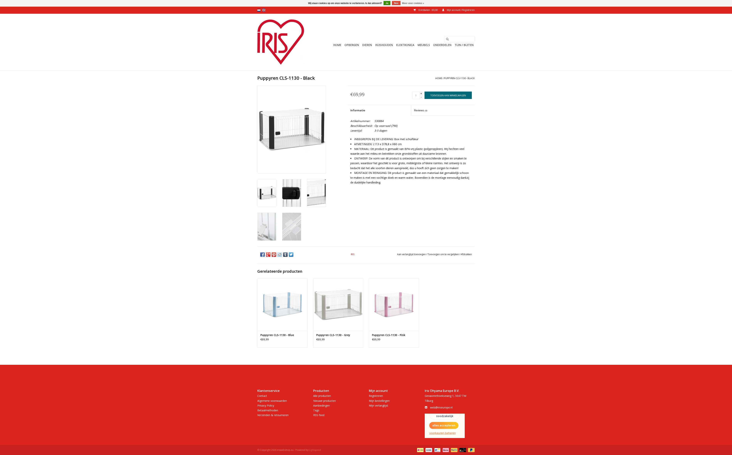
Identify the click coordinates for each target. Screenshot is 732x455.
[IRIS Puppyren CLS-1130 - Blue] (282, 304)
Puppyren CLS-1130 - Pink (388, 335)
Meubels (423, 45)
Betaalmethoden (267, 410)
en (263, 10)
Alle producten (322, 396)
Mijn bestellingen (379, 401)
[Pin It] (274, 254)
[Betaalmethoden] (420, 449)
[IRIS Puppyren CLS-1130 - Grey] (338, 304)
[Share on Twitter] (291, 254)
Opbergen (351, 45)
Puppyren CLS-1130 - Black (459, 78)
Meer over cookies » (413, 3)
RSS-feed (318, 415)
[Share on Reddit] (279, 254)
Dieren (367, 45)
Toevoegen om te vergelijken (443, 254)
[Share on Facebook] (262, 254)
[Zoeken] (447, 39)
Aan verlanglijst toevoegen (411, 254)
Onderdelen (442, 45)
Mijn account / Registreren (460, 10)
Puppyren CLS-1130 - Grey (333, 335)
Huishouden (384, 45)
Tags (316, 410)
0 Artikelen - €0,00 (428, 10)
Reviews (420, 110)
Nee (396, 3)
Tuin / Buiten (464, 45)
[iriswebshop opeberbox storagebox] (280, 42)
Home (337, 45)
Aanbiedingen (321, 405)
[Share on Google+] (268, 254)
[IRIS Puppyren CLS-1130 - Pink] (394, 304)
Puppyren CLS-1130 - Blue (277, 335)
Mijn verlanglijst (378, 405)
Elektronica (405, 45)
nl (258, 10)
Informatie (357, 110)
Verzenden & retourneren (273, 415)
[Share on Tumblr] (285, 254)
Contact (262, 396)
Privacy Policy (265, 405)
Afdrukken (466, 254)
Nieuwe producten (324, 401)
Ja (387, 3)
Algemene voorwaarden (272, 401)
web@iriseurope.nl (441, 407)
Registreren (376, 396)
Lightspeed (315, 450)
